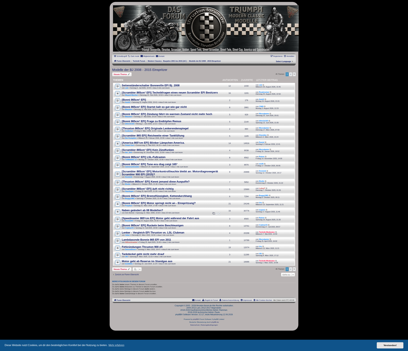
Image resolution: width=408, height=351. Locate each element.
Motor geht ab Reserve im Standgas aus (147, 261)
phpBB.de (215, 322)
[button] (294, 74)
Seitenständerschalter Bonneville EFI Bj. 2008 (150, 85)
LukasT (262, 188)
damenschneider (132, 167)
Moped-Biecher (131, 95)
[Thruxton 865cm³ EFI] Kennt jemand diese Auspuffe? (155, 181)
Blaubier (128, 109)
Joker (127, 235)
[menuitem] (147, 56)
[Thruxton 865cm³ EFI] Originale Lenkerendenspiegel (155, 128)
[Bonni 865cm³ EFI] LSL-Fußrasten (143, 157)
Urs (260, 203)
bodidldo (129, 264)
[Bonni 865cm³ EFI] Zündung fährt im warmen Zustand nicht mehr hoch (167, 114)
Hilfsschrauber (131, 242)
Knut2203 (129, 221)
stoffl (261, 164)
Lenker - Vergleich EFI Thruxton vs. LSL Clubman (153, 232)
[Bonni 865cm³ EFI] (134, 99)
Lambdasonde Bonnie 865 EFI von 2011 (146, 239)
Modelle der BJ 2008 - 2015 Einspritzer (139, 70)
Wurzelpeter (264, 114)
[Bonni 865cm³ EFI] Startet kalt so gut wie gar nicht (154, 106)
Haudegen (129, 191)
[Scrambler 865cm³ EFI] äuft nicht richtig (148, 188)
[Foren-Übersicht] (204, 28)
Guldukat (129, 131)
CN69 (261, 106)
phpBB (195, 319)
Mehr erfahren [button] (116, 345)
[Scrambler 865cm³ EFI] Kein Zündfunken (148, 149)
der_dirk (128, 152)
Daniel (261, 142)
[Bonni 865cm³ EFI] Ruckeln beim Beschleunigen (152, 225)
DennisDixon (130, 249)
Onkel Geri (129, 145)
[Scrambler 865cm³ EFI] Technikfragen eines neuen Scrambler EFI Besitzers (170, 92)
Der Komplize (130, 138)
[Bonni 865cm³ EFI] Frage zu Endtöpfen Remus (151, 121)
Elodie (127, 184)
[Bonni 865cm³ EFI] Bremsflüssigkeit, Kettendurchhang (157, 195)
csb (126, 88)
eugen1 (262, 210)
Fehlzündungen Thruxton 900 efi (142, 246)
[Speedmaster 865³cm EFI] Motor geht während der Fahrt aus (160, 218)
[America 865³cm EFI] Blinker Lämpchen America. (153, 142)
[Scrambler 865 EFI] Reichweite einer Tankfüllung (153, 135)
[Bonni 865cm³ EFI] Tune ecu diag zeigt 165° (150, 164)
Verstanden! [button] (390, 345)
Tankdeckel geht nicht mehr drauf (143, 254)
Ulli (126, 257)
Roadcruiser (264, 92)
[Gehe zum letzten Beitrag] (263, 85)
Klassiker (263, 135)
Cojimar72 (129, 228)
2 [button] (290, 74)
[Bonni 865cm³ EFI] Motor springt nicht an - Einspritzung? (159, 203)
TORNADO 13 (131, 160)
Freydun (128, 206)
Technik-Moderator (267, 232)
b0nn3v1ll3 (129, 124)
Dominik (128, 177)
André (127, 102)
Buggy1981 (130, 198)
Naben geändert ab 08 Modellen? (142, 210)
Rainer (261, 157)
